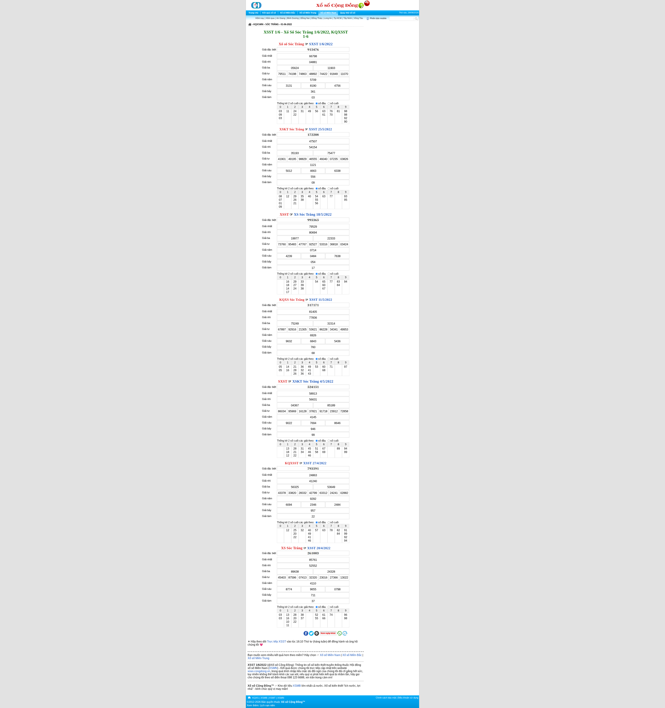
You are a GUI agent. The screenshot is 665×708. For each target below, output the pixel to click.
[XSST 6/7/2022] (353, 635)
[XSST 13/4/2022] (339, 635)
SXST (282, 381)
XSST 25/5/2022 (320, 129)
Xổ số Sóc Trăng (291, 44)
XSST (284, 214)
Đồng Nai (305, 18)
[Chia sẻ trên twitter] (311, 635)
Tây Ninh (347, 18)
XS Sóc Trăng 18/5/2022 (313, 214)
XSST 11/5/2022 (320, 299)
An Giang (280, 18)
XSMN (273, 668)
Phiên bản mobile (378, 18)
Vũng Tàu (358, 18)
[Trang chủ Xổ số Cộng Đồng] (249, 698)
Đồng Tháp (317, 18)
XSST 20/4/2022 (318, 548)
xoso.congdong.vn (259, 671)
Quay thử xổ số (347, 13)
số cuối (334, 103)
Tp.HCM (338, 18)
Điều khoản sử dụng (408, 697)
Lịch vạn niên (267, 705)
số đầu (322, 103)
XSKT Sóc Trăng (291, 129)
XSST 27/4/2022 (314, 463)
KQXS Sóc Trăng (291, 299)
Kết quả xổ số (269, 13)
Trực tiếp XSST (276, 641)
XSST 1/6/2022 (257, 664)
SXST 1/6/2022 (321, 44)
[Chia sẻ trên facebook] (306, 635)
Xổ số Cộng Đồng (259, 685)
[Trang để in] (316, 635)
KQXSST (292, 463)
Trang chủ (253, 13)
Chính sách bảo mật (386, 697)
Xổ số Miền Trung (307, 13)
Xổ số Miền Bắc (287, 13)
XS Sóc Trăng (292, 548)
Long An (328, 18)
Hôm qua (270, 18)
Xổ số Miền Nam (328, 13)
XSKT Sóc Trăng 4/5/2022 (312, 381)
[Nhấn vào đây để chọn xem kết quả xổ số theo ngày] (328, 633)
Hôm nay (259, 18)
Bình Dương (293, 18)
